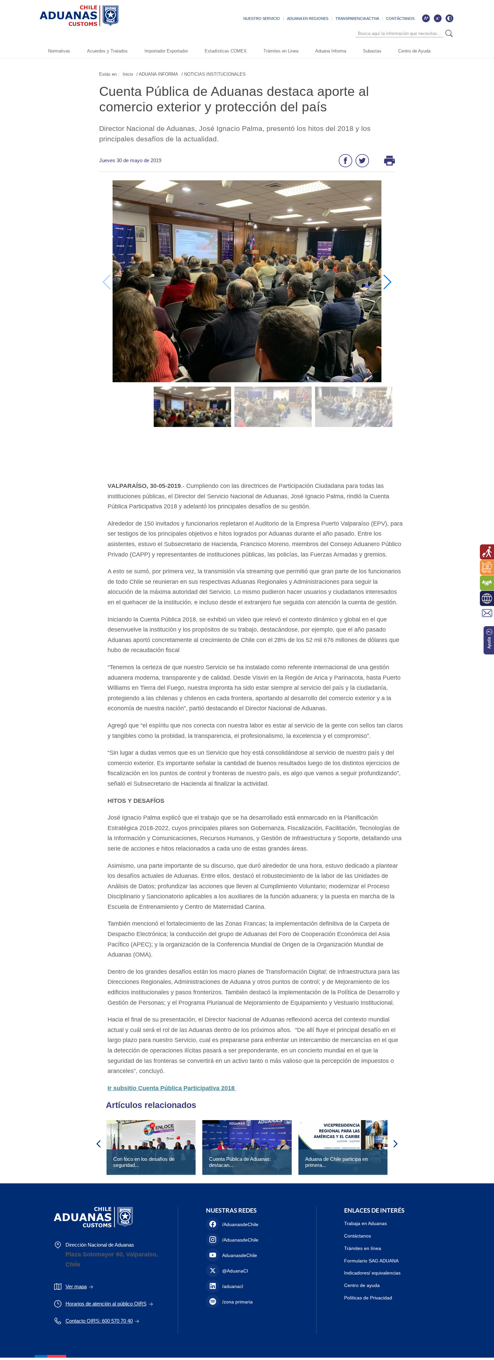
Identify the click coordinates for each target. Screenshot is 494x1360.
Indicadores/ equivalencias (372, 1273)
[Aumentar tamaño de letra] (425, 18)
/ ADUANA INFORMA (157, 74)
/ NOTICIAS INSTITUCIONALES (213, 74)
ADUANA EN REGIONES (307, 18)
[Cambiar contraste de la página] (449, 18)
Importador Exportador (166, 50)
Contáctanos (357, 1236)
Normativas (59, 50)
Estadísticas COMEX (226, 50)
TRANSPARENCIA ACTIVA (357, 18)
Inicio (128, 74)
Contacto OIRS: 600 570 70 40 (99, 1321)
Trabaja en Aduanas (365, 1223)
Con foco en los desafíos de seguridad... (143, 1162)
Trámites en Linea (280, 50)
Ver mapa (76, 1286)
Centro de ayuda (362, 1285)
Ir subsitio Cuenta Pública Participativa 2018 (172, 1088)
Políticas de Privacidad (368, 1297)
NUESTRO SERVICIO (261, 18)
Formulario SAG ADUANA (371, 1260)
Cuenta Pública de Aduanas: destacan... (240, 1162)
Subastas (372, 50)
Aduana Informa (330, 50)
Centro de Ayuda (414, 50)
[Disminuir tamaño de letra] (437, 18)
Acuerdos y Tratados (107, 50)
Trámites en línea (362, 1248)
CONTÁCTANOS (400, 18)
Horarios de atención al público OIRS (106, 1304)
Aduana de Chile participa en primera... (336, 1162)
